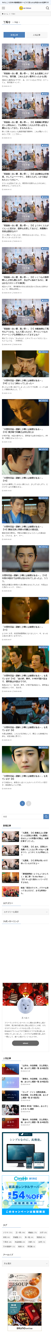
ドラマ (7, 1232)
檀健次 (32, 1232)
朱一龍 (29, 1237)
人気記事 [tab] (36, 34)
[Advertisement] (25, 952)
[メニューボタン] (3, 8)
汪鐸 (31, 1242)
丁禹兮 (7, 1242)
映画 (21, 1246)
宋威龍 (17, 1237)
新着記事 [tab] (14, 34)
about (25, 1043)
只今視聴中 (9, 1246)
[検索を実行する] (46, 816)
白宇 (43, 1232)
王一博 (20, 1232)
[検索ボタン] (47, 8)
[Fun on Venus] (25, 8)
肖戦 (6, 1237)
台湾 (41, 1242)
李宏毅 (31, 1246)
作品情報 (20, 1242)
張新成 (41, 1237)
